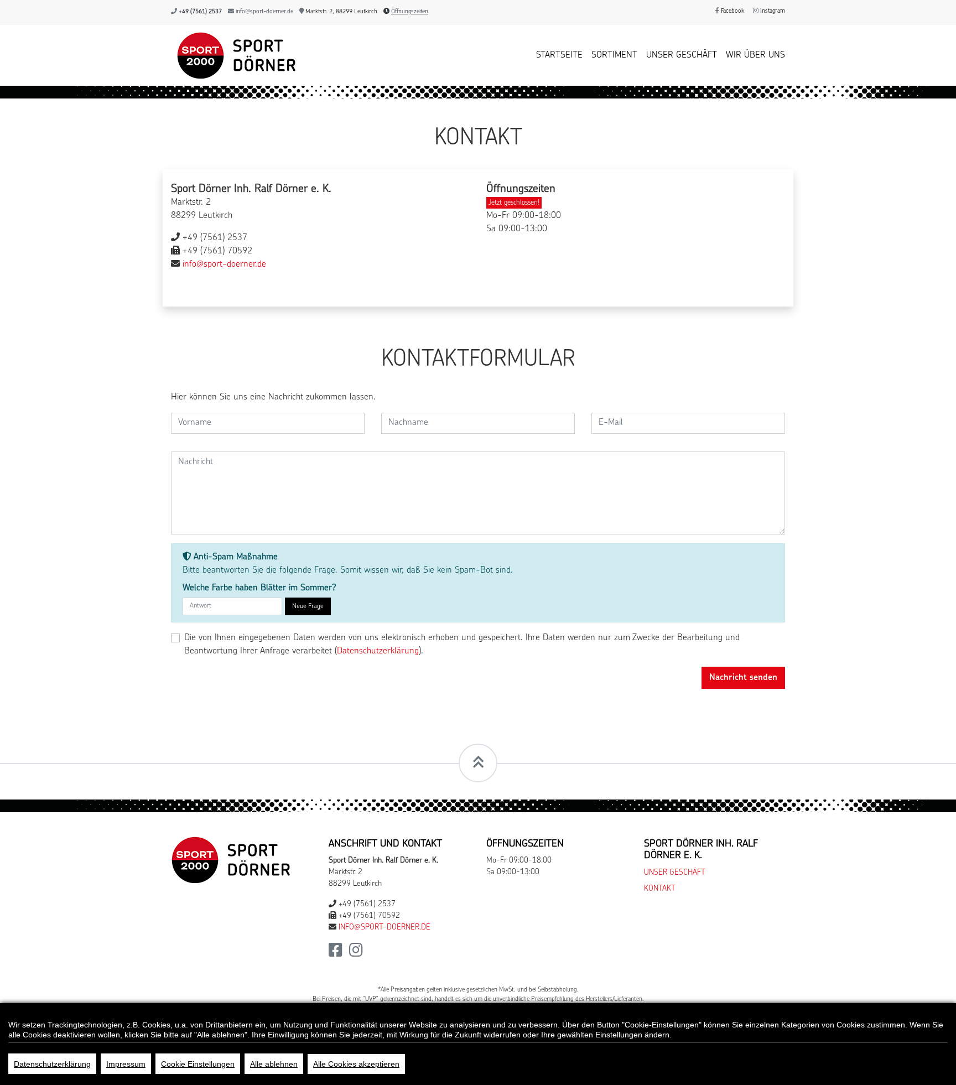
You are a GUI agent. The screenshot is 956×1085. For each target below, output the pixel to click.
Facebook (731, 11)
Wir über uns (755, 55)
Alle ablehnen (274, 1064)
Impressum (126, 1064)
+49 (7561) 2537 (200, 12)
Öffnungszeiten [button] (409, 12)
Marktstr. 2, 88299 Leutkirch (340, 12)
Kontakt (660, 889)
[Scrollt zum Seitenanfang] (478, 763)
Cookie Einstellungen (198, 1064)
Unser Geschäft (681, 55)
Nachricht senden (743, 677)
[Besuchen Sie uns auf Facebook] (335, 953)
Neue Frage (308, 606)
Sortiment (614, 55)
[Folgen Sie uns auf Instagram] (356, 953)
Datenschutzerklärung (52, 1064)
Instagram (771, 11)
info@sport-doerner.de (264, 12)
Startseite (559, 55)
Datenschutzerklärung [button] (378, 651)
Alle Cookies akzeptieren (356, 1064)
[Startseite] (234, 55)
